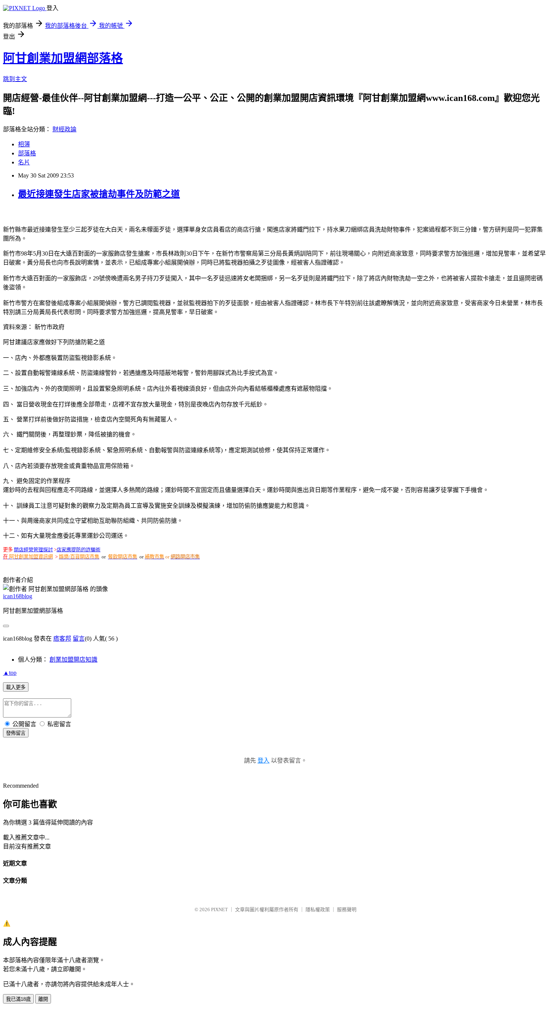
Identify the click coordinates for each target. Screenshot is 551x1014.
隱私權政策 (317, 909)
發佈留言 (15, 733)
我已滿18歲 (18, 999)
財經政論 (64, 129)
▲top (9, 672)
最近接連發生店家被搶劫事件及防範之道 (99, 194)
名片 (24, 162)
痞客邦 (62, 638)
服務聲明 (346, 909)
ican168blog (17, 596)
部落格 (27, 153)
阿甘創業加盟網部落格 (63, 58)
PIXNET (219, 909)
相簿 (24, 144)
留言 (79, 638)
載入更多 (15, 687)
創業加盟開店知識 (73, 659)
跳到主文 (15, 79)
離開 (43, 999)
